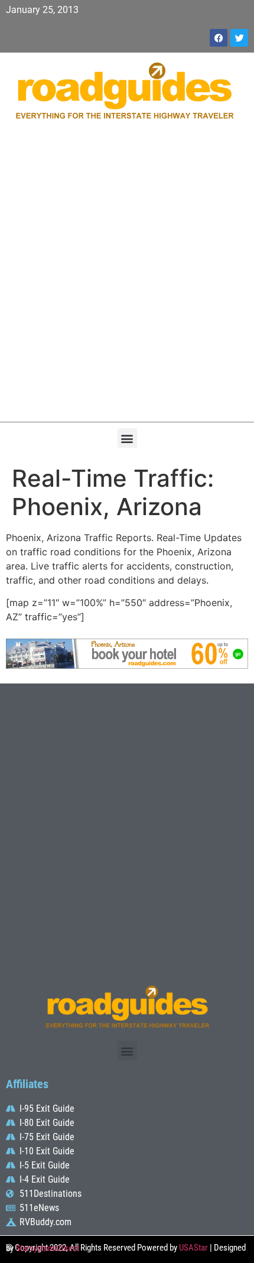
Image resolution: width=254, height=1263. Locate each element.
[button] (127, 438)
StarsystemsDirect (47, 1248)
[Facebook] (218, 38)
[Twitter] (239, 38)
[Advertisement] (127, 277)
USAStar (193, 1247)
